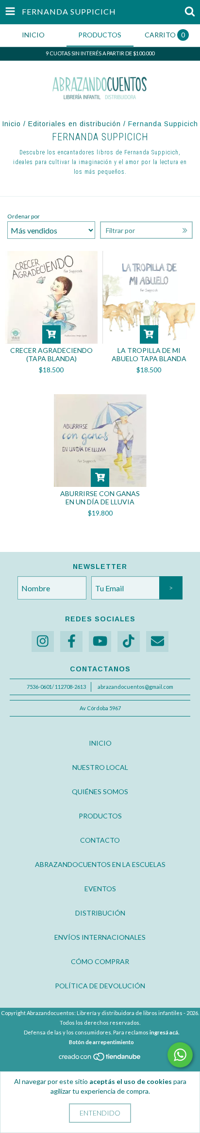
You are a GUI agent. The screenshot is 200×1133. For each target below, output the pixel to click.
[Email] (157, 641)
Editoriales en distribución (74, 124)
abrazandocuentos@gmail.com (135, 686)
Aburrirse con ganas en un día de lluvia (100, 497)
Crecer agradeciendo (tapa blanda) (51, 354)
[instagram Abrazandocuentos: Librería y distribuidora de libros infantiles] (43, 641)
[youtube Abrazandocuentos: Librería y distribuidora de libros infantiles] (100, 641)
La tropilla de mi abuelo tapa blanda (149, 354)
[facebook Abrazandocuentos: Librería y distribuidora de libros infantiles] (71, 641)
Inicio (11, 124)
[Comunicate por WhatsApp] (180, 1054)
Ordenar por (23, 216)
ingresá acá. (164, 1032)
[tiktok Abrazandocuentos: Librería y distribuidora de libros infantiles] (128, 641)
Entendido (100, 1113)
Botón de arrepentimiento (101, 1042)
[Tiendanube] (100, 1059)
